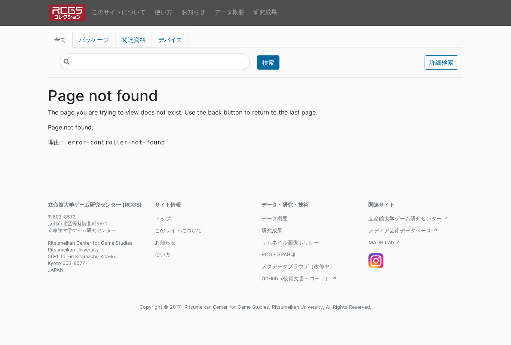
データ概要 (229, 12)
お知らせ (193, 12)
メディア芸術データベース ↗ (403, 230)
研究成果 (265, 12)
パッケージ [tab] (94, 39)
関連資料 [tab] (134, 39)
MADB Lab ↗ (384, 242)
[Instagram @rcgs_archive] (375, 260)
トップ (163, 219)
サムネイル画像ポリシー (290, 242)
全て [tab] (60, 39)
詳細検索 (441, 62)
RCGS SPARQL (279, 254)
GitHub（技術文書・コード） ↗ (299, 278)
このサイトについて (119, 12)
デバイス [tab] (170, 39)
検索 (268, 62)
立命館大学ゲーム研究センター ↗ (408, 219)
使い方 (163, 12)
